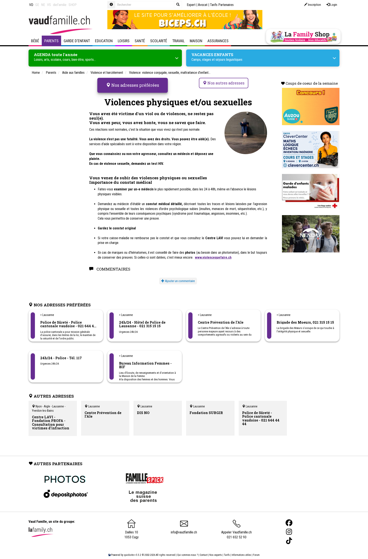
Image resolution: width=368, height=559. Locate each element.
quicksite (129, 554)
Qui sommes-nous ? (187, 554)
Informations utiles (241, 554)
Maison (196, 41)
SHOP (73, 5)
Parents (51, 41)
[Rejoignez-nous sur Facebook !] (289, 523)
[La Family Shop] (303, 36)
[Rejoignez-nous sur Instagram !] (289, 532)
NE (43, 5)
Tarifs (227, 554)
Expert (191, 5)
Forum (256, 554)
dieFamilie (59, 5)
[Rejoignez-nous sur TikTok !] (289, 541)
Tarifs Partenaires (222, 5)
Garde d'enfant (77, 41)
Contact (203, 554)
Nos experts (215, 554)
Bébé (35, 41)
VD (31, 5)
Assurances (218, 41)
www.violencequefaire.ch (213, 257)
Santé (140, 41)
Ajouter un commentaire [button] (179, 281)
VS (49, 5)
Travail (178, 41)
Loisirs (123, 41)
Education (104, 41)
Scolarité (158, 41)
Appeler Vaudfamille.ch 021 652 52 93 (236, 534)
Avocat (202, 5)
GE (37, 5)
